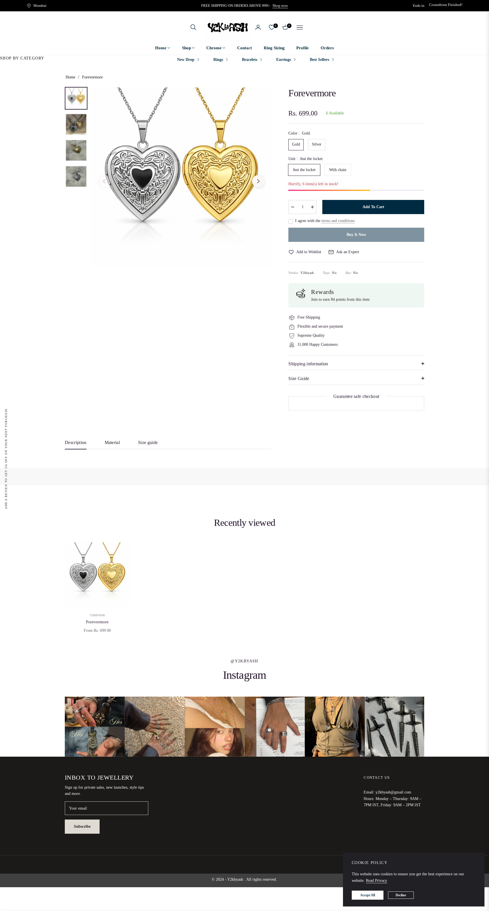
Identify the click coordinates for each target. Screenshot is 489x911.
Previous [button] (104, 181)
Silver (316, 144)
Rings (218, 59)
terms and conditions (338, 221)
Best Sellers (319, 59)
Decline (401, 895)
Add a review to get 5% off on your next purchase (6, 458)
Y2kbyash (97, 615)
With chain (337, 170)
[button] (193, 27)
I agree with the (325, 221)
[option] (181, 177)
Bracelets (249, 59)
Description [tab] (76, 442)
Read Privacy (376, 880)
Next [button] (258, 181)
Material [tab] (112, 442)
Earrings (283, 59)
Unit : (305, 159)
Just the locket (304, 170)
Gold (296, 144)
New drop (185, 59)
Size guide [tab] (148, 442)
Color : (299, 133)
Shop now (280, 5)
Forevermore (97, 622)
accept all (367, 895)
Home (70, 77)
